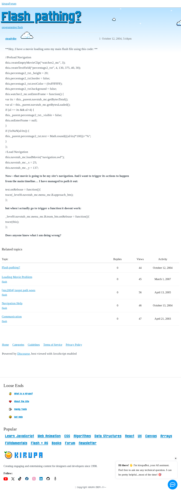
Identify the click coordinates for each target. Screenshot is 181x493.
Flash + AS (39, 443)
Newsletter (88, 443)
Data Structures (107, 436)
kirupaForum (9, 3)
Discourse (23, 353)
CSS (67, 436)
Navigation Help (12, 303)
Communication (12, 316)
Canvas (151, 436)
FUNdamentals (16, 443)
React (129, 436)
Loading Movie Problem (17, 277)
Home (5, 344)
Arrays (166, 436)
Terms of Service (52, 344)
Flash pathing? (41, 16)
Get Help (18, 417)
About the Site (21, 401)
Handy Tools (20, 409)
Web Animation (49, 436)
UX (140, 436)
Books (56, 443)
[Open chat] (172, 484)
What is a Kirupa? (23, 393)
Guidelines (34, 344)
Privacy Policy (74, 344)
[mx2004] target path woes (18, 290)
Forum (70, 443)
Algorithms (82, 436)
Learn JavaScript (19, 436)
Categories (18, 344)
